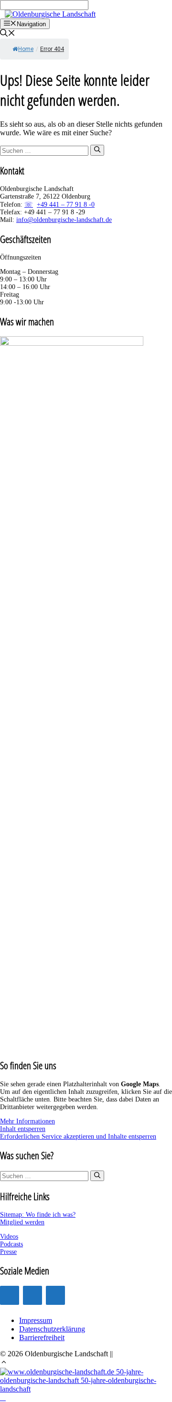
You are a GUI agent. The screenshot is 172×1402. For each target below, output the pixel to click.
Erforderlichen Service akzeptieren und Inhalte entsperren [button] (78, 1136)
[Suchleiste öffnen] (7, 34)
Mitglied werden (22, 1222)
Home (25, 49)
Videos (9, 1236)
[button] (4, 1363)
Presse (8, 1251)
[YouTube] (32, 1295)
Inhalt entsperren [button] (22, 1128)
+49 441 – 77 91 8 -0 (66, 204)
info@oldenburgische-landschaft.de (64, 219)
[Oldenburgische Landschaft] (50, 14)
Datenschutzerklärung (52, 1329)
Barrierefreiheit (41, 1337)
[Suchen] (97, 150)
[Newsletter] (55, 1295)
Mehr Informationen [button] (27, 1121)
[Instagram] (9, 1295)
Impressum (35, 1320)
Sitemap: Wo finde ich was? (37, 1214)
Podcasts (11, 1244)
